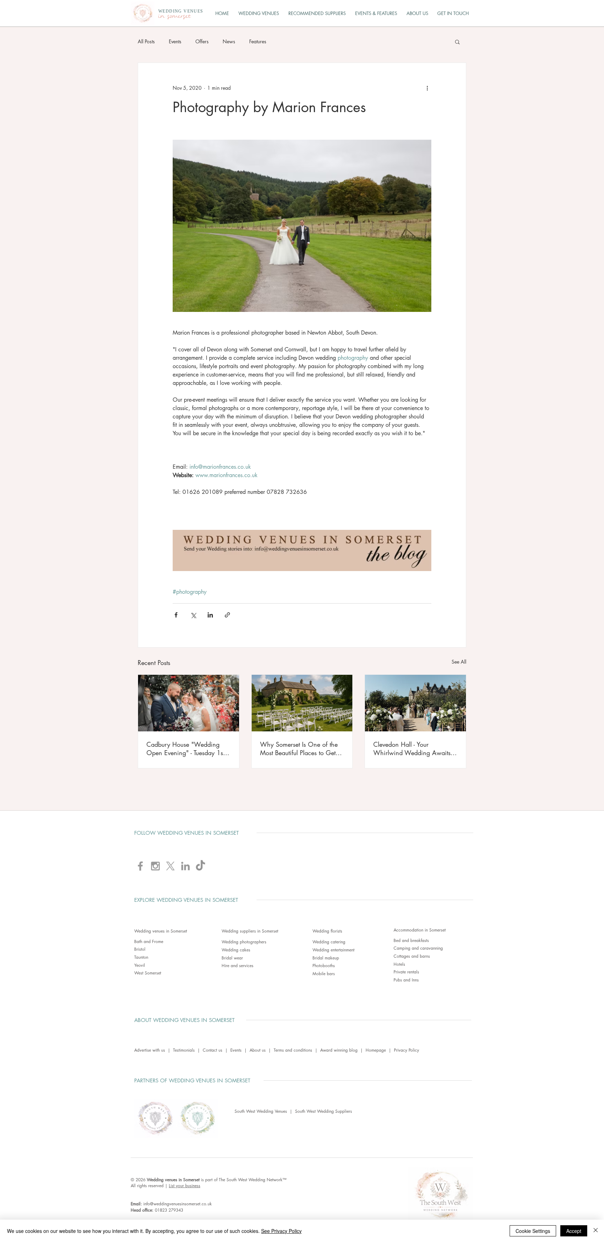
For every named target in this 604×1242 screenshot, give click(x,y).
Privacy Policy (406, 1050)
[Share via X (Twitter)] (193, 615)
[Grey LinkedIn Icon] (185, 866)
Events (175, 41)
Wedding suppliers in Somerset (250, 931)
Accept (573, 1230)
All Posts (146, 41)
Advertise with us (149, 1050)
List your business (184, 1186)
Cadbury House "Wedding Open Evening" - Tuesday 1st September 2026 (185, 748)
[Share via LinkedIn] (210, 615)
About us (258, 1050)
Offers (202, 41)
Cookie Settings (533, 1230)
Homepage (376, 1050)
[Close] (595, 1230)
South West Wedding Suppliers (323, 1111)
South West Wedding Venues (262, 1111)
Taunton (141, 957)
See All (459, 661)
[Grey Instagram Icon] (155, 866)
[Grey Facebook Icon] (140, 866)
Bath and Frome (148, 941)
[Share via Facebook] (176, 615)
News (229, 41)
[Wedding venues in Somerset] (302, 703)
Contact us (212, 1050)
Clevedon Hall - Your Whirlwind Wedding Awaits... (415, 748)
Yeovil (139, 965)
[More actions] (427, 88)
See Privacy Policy (281, 1230)
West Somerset (147, 973)
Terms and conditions (293, 1050)
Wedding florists (327, 931)
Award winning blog (339, 1050)
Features (257, 41)
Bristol (139, 949)
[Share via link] (227, 615)
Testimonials (184, 1050)
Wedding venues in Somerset (160, 931)
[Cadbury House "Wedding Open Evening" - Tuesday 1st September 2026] (188, 703)
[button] (457, 41)
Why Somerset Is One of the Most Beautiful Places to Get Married (299, 748)
